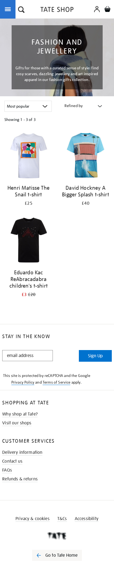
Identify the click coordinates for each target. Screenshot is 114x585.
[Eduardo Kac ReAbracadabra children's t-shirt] (28, 241)
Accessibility (87, 518)
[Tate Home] (57, 536)
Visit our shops (16, 423)
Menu (9, 9)
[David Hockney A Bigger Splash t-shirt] (85, 156)
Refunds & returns (20, 479)
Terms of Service (57, 382)
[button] (21, 10)
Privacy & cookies (32, 518)
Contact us (12, 461)
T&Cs (62, 518)
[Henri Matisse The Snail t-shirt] (28, 156)
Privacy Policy (22, 382)
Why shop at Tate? (20, 414)
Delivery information (22, 452)
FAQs (7, 470)
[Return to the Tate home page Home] (57, 10)
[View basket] (107, 10)
